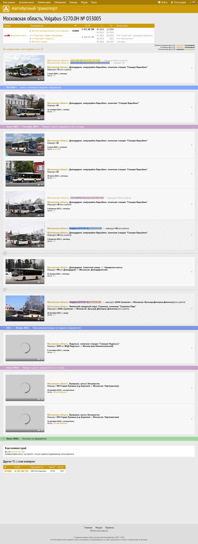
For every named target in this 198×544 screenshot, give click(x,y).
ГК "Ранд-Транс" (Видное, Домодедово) (47, 35)
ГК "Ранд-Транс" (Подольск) (43, 39)
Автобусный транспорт (35, 8)
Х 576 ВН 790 (96, 198)
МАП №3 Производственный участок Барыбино (50, 31)
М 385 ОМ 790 (21, 471)
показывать (190, 49)
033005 (8, 471)
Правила (109, 527)
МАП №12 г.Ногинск (39, 42)
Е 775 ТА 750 (95, 302)
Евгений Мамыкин (60, 392)
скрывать (179, 45)
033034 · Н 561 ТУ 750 (97, 63)
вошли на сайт (18, 452)
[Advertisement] (99, 500)
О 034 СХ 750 (95, 228)
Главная (88, 527)
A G (54, 76)
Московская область (19, 35)
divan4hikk (57, 149)
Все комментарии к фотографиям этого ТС (23, 49)
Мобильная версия (99, 531)
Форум (98, 527)
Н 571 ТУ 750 (93, 60)
